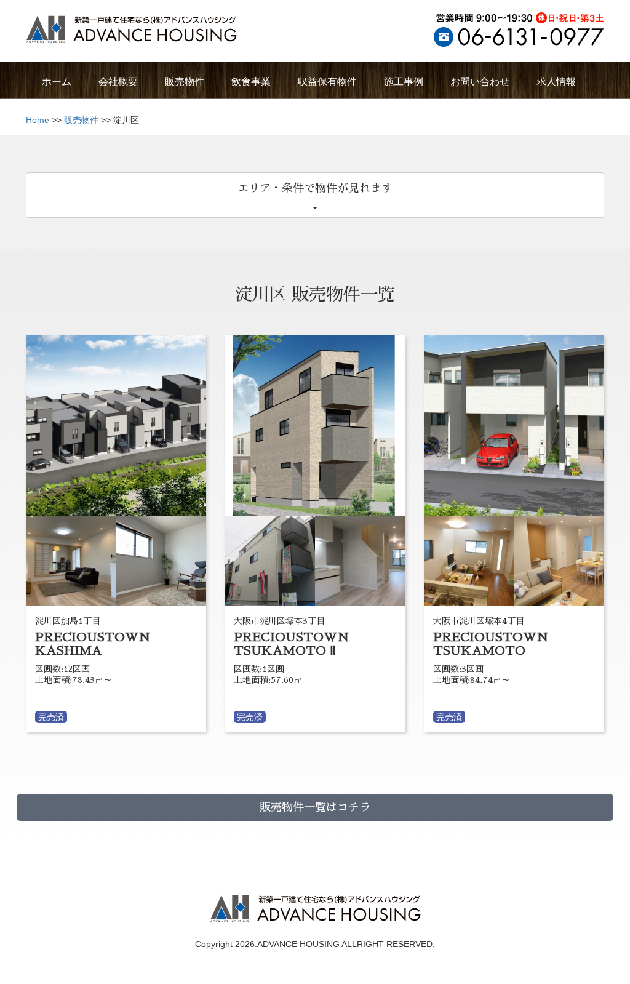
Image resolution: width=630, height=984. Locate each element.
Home (37, 120)
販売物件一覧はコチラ (315, 807)
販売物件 (81, 120)
